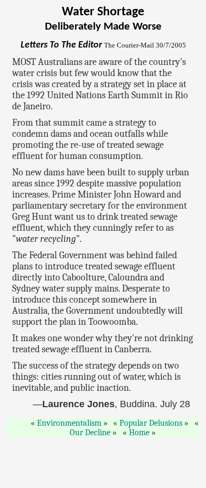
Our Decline (90, 432)
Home (139, 432)
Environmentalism (69, 423)
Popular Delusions (150, 423)
